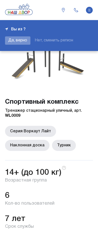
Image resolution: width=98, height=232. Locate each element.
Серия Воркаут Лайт (30, 131)
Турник (64, 145)
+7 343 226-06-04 (76, 10)
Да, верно (17, 40)
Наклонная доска (27, 145)
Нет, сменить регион (54, 40)
